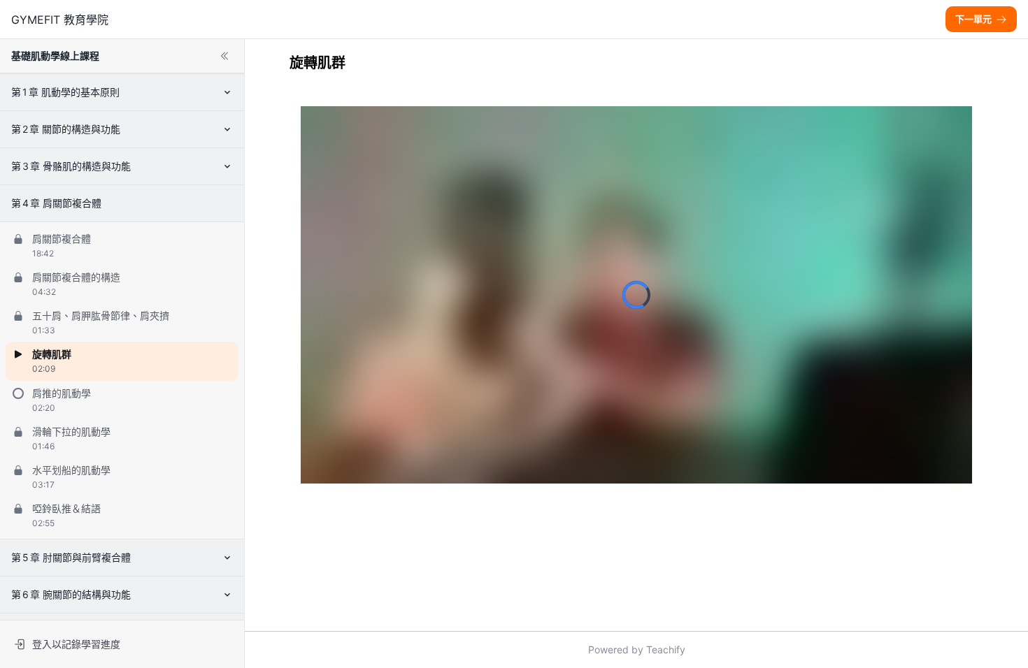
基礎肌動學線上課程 (55, 55)
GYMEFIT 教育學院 (59, 20)
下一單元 (973, 18)
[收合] (224, 56)
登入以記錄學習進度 (76, 644)
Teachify (665, 649)
